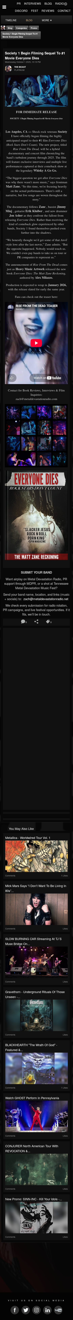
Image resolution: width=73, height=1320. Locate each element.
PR (19, 3)
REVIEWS (48, 11)
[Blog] (4, 44)
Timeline (10, 20)
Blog (10, 28)
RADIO (59, 3)
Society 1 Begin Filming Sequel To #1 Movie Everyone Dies (20, 35)
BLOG (48, 3)
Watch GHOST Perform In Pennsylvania (32, 1098)
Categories (21, 28)
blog (29, 20)
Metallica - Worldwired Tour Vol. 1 (27, 837)
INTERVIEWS (32, 3)
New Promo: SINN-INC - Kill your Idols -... (33, 1199)
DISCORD (21, 11)
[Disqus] (36, 674)
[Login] (65, 3)
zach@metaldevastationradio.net (45, 599)
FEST (34, 11)
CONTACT (64, 11)
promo (34, 28)
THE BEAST (20, 66)
